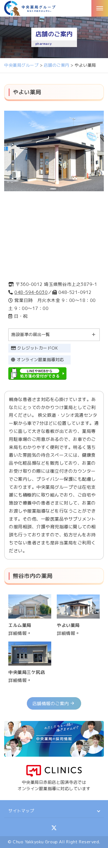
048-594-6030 (31, 292)
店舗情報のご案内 (50, 703)
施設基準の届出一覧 (30, 334)
